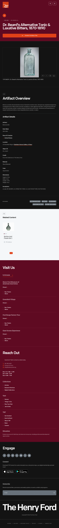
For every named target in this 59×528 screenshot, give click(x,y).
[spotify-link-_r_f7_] (29, 455)
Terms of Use (48, 523)
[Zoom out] (46, 76)
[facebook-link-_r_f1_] (4, 455)
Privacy (34, 523)
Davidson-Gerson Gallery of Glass (23, 144)
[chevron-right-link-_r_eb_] (11, 253)
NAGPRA (9, 523)
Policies (16, 523)
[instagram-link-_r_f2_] (8, 455)
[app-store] (9, 471)
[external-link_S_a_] (29, 364)
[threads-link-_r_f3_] (12, 455)
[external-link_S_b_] (29, 365)
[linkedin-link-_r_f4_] (17, 455)
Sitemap (40, 523)
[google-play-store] (22, 471)
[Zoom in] (42, 76)
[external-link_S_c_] (29, 367)
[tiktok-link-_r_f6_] (25, 455)
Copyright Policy (25, 523)
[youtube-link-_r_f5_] (21, 455)
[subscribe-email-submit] (53, 492)
